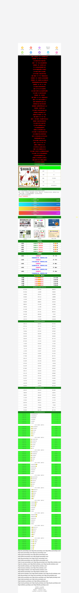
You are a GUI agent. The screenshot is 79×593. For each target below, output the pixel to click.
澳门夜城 (25, 291)
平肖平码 (25, 380)
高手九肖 (25, 326)
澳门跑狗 (39, 289)
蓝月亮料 (39, 363)
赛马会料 (54, 385)
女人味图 (39, 306)
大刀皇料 (54, 343)
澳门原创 (25, 375)
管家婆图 (54, 294)
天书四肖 (25, 400)
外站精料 (54, 378)
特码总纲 (54, 395)
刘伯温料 (39, 353)
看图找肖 (25, 304)
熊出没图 (25, 314)
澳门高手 (54, 348)
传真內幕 (39, 365)
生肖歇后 (54, 397)
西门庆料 (39, 331)
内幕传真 (25, 306)
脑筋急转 (39, 397)
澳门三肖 (54, 326)
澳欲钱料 (39, 395)
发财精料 (54, 336)
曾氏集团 (39, 370)
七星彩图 (39, 291)
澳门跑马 (39, 309)
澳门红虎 (39, 296)
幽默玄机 (54, 311)
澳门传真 (25, 289)
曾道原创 (25, 385)
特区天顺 (39, 360)
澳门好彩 (25, 353)
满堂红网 (39, 373)
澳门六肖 (39, 326)
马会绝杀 (54, 380)
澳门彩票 (39, 380)
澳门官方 (54, 355)
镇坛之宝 (39, 368)
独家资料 (39, 323)
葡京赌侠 (39, 343)
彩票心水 (25, 370)
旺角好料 (39, 336)
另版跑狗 (54, 291)
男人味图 (25, 309)
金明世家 (39, 355)
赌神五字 (39, 400)
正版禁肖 (54, 392)
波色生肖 (25, 390)
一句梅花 (54, 405)
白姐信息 (54, 370)
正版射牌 (54, 316)
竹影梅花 (25, 331)
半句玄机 (39, 405)
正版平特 (25, 316)
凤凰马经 (54, 358)
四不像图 (25, 311)
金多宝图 (39, 299)
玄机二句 (54, 407)
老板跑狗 (25, 301)
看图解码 (39, 301)
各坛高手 (25, 378)
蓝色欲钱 (54, 301)
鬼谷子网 (39, 383)
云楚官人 (39, 328)
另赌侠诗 (25, 392)
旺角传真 (25, 333)
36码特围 (54, 319)
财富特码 (25, 402)
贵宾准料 (25, 336)
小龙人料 (25, 348)
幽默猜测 (39, 314)
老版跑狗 (54, 299)
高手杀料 (54, 323)
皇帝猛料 (54, 331)
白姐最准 (39, 385)
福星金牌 (39, 333)
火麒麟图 (54, 296)
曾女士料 (25, 373)
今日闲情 (25, 299)
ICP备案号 (45, 591)
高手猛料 (39, 378)
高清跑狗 (25, 296)
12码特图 (39, 319)
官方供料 (54, 353)
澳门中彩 (54, 338)
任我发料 (54, 365)
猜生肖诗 (39, 390)
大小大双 (54, 400)
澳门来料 (25, 341)
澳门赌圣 (25, 368)
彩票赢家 (54, 373)
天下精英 (25, 355)
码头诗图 (39, 304)
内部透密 (39, 407)
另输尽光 (39, 402)
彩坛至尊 (25, 365)
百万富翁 (39, 358)
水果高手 (39, 338)
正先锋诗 (25, 407)
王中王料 (39, 341)
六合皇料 (25, 343)
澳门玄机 (39, 311)
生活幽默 (54, 304)
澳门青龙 (54, 309)
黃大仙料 (39, 375)
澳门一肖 (25, 328)
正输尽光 (54, 402)
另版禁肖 (25, 395)
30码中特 (25, 319)
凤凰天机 (39, 294)
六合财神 (54, 341)
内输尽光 (39, 392)
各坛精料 (25, 360)
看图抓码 (54, 289)
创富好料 (25, 338)
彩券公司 (25, 358)
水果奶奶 (39, 348)
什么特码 (25, 397)
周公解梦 (39, 316)
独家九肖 (25, 323)
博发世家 (54, 360)
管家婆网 (54, 383)
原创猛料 (54, 375)
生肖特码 (25, 405)
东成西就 (25, 294)
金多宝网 (25, 383)
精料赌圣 (54, 368)
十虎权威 (54, 363)
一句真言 (54, 314)
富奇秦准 (54, 328)
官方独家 (54, 333)
